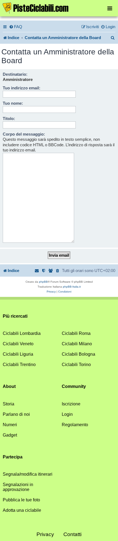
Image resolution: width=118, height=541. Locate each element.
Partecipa (13, 457)
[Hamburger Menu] (110, 8)
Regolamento (75, 424)
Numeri (10, 424)
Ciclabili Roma (76, 333)
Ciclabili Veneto (18, 343)
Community (74, 386)
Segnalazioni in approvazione (18, 487)
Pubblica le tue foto (21, 500)
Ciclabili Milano (77, 343)
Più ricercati (15, 316)
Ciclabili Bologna (78, 354)
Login (67, 414)
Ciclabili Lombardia (22, 333)
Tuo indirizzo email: (21, 88)
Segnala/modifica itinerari (27, 474)
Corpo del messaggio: (24, 134)
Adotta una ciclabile (22, 510)
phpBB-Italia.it (72, 286)
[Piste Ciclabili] (59, 7)
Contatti (72, 534)
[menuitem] (15, 26)
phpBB (43, 281)
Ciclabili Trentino (19, 364)
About (9, 386)
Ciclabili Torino (76, 364)
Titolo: (9, 118)
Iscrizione (71, 404)
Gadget (10, 435)
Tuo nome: (13, 103)
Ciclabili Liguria (18, 354)
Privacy (45, 534)
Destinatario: (15, 74)
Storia (8, 404)
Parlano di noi (16, 414)
